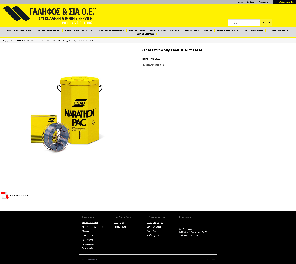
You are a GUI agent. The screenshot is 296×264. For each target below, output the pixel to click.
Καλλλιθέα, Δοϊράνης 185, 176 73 (193, 232)
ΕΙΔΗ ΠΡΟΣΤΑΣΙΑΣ (137, 30)
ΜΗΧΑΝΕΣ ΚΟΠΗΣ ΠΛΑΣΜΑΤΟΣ (78, 30)
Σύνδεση (250, 2)
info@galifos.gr (185, 229)
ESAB (157, 58)
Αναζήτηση (266, 23)
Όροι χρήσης (87, 239)
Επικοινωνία (87, 248)
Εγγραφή (239, 2)
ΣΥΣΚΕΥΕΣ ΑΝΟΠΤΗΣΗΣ (278, 30)
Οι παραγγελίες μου (155, 227)
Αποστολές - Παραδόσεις (92, 227)
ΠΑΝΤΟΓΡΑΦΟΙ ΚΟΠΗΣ (253, 30)
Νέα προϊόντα (120, 227)
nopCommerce (92, 259)
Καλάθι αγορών (153, 235)
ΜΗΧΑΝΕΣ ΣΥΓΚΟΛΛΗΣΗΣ (49, 30)
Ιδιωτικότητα (87, 235)
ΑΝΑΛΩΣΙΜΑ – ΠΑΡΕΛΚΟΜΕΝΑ (110, 30)
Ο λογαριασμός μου (155, 222)
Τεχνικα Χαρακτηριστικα (18, 195)
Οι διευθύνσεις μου (155, 231)
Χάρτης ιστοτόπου (90, 222)
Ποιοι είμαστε (88, 244)
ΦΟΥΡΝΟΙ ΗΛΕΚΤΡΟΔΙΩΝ (228, 30)
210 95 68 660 (194, 235)
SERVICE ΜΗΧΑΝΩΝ (145, 34)
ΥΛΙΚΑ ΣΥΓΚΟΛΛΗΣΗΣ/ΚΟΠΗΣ (19, 30)
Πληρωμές (86, 231)
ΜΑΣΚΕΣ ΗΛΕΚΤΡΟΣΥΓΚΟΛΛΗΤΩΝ (164, 30)
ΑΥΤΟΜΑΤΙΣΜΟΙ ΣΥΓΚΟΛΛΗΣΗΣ (198, 30)
